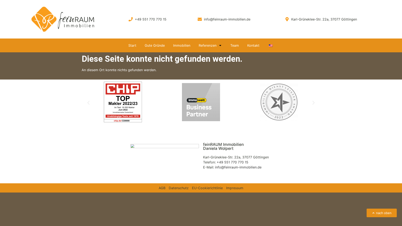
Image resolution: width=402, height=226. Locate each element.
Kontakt (253, 45)
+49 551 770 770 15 (232, 162)
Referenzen (207, 45)
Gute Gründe (155, 45)
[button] (88, 102)
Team (234, 45)
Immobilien (181, 45)
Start (132, 45)
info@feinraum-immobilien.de (238, 167)
